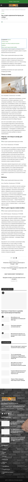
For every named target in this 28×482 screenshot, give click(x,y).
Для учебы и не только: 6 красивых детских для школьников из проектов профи (18, 364)
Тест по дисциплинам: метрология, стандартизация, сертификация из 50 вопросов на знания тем (18, 356)
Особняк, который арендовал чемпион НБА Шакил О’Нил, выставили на (18, 423)
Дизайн (4, 452)
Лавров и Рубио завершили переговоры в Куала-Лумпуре (18, 380)
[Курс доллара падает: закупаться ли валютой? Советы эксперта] (5, 348)
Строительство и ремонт (7, 472)
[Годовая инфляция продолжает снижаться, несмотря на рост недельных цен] (5, 373)
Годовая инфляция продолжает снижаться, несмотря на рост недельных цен (18, 372)
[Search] (26, 5)
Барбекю (14, 449)
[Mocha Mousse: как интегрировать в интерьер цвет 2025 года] (5, 319)
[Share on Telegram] (16, 257)
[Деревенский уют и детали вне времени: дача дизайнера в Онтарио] (5, 440)
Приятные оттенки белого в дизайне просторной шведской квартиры (12, 311)
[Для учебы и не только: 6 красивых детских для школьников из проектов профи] (5, 364)
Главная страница (5, 9)
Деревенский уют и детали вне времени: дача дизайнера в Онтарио (18, 439)
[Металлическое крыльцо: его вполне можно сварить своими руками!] (5, 335)
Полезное (4, 462)
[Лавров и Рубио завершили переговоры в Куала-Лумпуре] (5, 381)
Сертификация (14, 466)
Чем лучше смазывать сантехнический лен (16, 326)
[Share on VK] (13, 257)
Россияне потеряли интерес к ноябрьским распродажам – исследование (18, 431)
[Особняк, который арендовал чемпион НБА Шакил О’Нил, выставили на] (5, 423)
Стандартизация (14, 469)
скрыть (9, 39)
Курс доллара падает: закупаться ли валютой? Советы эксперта (19, 347)
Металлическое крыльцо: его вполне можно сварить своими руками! (18, 335)
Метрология (14, 459)
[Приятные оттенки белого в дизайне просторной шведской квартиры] (14, 300)
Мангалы (14, 456)
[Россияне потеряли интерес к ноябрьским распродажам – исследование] (5, 431)
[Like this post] (11, 257)
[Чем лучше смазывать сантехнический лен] (5, 327)
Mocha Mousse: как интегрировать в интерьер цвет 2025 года (18, 318)
